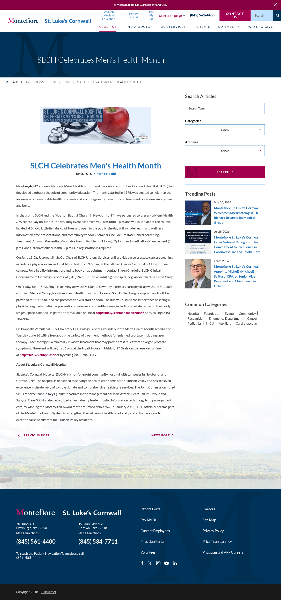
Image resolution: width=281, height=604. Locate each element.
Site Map (209, 520)
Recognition (195, 318)
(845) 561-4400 (202, 15)
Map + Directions (27, 533)
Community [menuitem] (229, 26)
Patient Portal (150, 509)
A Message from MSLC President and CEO (140, 4)
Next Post (160, 435)
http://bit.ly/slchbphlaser (38, 355)
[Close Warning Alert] (275, 5)
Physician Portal (152, 541)
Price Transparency (217, 541)
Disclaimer (48, 592)
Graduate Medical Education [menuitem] (108, 15)
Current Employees (155, 531)
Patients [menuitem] (202, 26)
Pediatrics (194, 323)
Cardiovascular (246, 323)
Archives (191, 142)
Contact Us (235, 15)
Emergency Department (226, 318)
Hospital (193, 313)
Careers (209, 509)
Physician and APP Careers (223, 552)
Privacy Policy (213, 531)
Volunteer (148, 552)
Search (223, 172)
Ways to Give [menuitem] (260, 26)
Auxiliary (225, 323)
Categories (193, 121)
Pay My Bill (148, 520)
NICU (210, 323)
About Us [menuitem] (107, 26)
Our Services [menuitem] (173, 26)
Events (230, 313)
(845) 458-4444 (28, 557)
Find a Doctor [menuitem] (138, 26)
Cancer (252, 318)
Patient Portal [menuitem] (133, 15)
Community (247, 313)
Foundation (212, 313)
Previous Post (36, 435)
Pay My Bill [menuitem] (151, 15)
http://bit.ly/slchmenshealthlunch (120, 313)
